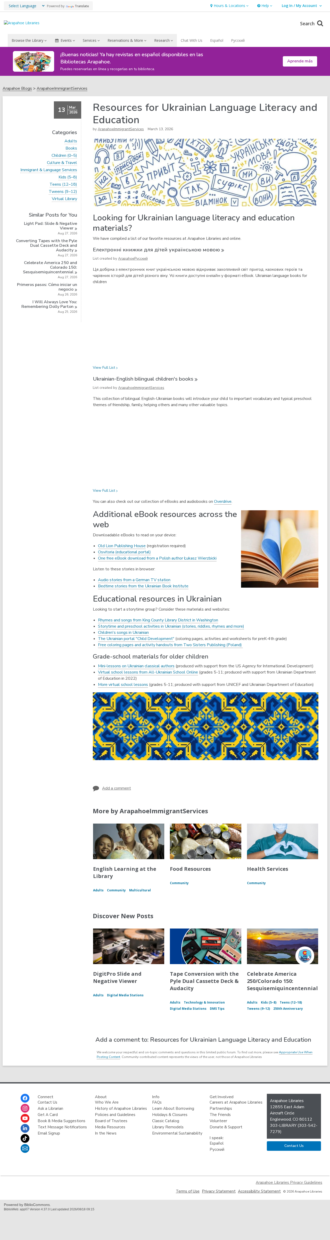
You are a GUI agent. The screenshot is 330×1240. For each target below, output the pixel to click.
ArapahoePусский (133, 258)
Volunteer (218, 1120)
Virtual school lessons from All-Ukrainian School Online (148, 672)
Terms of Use (188, 1191)
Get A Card (48, 1114)
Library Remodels (168, 1127)
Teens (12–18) (63, 184)
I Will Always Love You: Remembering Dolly (49, 304)
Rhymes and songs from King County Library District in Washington (158, 620)
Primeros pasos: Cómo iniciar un (47, 287)
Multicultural (140, 890)
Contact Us (47, 1102)
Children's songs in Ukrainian (123, 632)
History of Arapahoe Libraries (121, 1108)
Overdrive (223, 501)
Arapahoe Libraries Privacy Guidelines (289, 1182)
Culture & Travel (62, 163)
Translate (82, 6)
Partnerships (221, 1108)
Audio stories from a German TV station (134, 580)
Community (116, 890)
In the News (106, 1133)
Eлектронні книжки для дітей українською (156, 249)
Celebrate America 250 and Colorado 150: (50, 267)
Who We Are (107, 1102)
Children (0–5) (64, 156)
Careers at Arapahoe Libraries (236, 1102)
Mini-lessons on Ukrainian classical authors (136, 666)
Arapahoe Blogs (17, 88)
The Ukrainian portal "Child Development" (136, 639)
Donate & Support (226, 1127)
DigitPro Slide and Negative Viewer (117, 977)
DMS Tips (217, 1008)
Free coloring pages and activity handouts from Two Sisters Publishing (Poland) (170, 645)
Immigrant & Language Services (48, 170)
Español (216, 40)
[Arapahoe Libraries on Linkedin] (25, 1128)
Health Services (267, 868)
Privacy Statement (219, 1191)
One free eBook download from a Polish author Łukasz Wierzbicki (157, 558)
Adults (70, 141)
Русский (238, 40)
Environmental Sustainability (177, 1133)
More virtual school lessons (123, 684)
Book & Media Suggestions (61, 1120)
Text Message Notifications (62, 1127)
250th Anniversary (288, 1008)
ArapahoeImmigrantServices (62, 88)
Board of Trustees (111, 1120)
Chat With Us (191, 40)
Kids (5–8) (68, 177)
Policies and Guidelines (115, 1114)
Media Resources (110, 1127)
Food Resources (190, 868)
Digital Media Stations (125, 995)
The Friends (220, 1114)
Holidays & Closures (169, 1114)
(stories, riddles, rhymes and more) (212, 626)
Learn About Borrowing (173, 1108)
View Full (104, 367)
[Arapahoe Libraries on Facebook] (25, 1098)
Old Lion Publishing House (122, 546)
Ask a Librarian (50, 1108)
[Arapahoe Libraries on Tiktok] (25, 1138)
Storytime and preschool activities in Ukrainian (139, 626)
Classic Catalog (165, 1120)
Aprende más (300, 61)
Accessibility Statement (259, 1191)
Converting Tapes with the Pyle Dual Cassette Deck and (46, 245)
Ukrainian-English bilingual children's (143, 378)
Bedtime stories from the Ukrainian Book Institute (143, 586)
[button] (229, 6)
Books (71, 148)
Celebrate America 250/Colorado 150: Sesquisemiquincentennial (282, 981)
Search (308, 23)
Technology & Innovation (204, 1002)
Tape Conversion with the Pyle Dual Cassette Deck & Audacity (204, 981)
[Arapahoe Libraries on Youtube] (25, 1118)
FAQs (157, 1102)
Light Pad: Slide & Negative (50, 226)
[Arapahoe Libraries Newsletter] (25, 1148)
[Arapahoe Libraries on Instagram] (25, 1108)
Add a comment (116, 788)
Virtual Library (64, 199)
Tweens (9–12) (63, 192)
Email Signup (49, 1133)
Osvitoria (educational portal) (124, 552)
